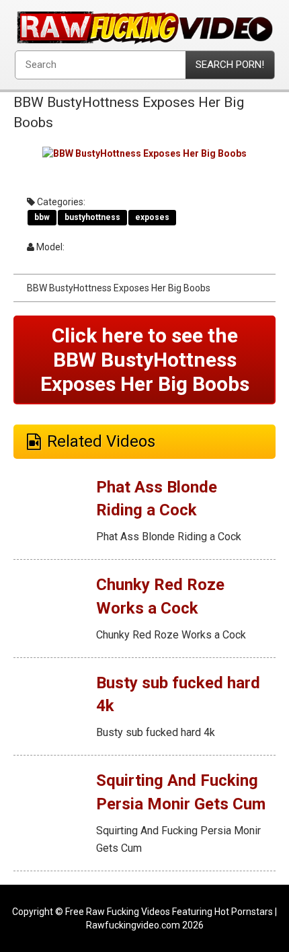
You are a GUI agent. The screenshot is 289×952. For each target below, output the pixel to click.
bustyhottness (92, 217)
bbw (42, 217)
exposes (152, 217)
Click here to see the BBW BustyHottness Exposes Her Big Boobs (144, 360)
